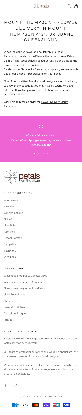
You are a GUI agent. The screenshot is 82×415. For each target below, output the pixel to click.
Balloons (9, 301)
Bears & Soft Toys (14, 307)
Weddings (10, 257)
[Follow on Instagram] (16, 385)
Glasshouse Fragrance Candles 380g (25, 276)
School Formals (13, 238)
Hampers (9, 320)
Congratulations (13, 213)
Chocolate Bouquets (16, 313)
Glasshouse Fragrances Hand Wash (25, 288)
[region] (41, 135)
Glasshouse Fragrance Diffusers (23, 282)
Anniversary (11, 200)
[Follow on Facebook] (6, 385)
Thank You (10, 250)
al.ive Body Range (14, 294)
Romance (9, 232)
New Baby (10, 225)
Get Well (9, 219)
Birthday (9, 206)
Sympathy (10, 244)
